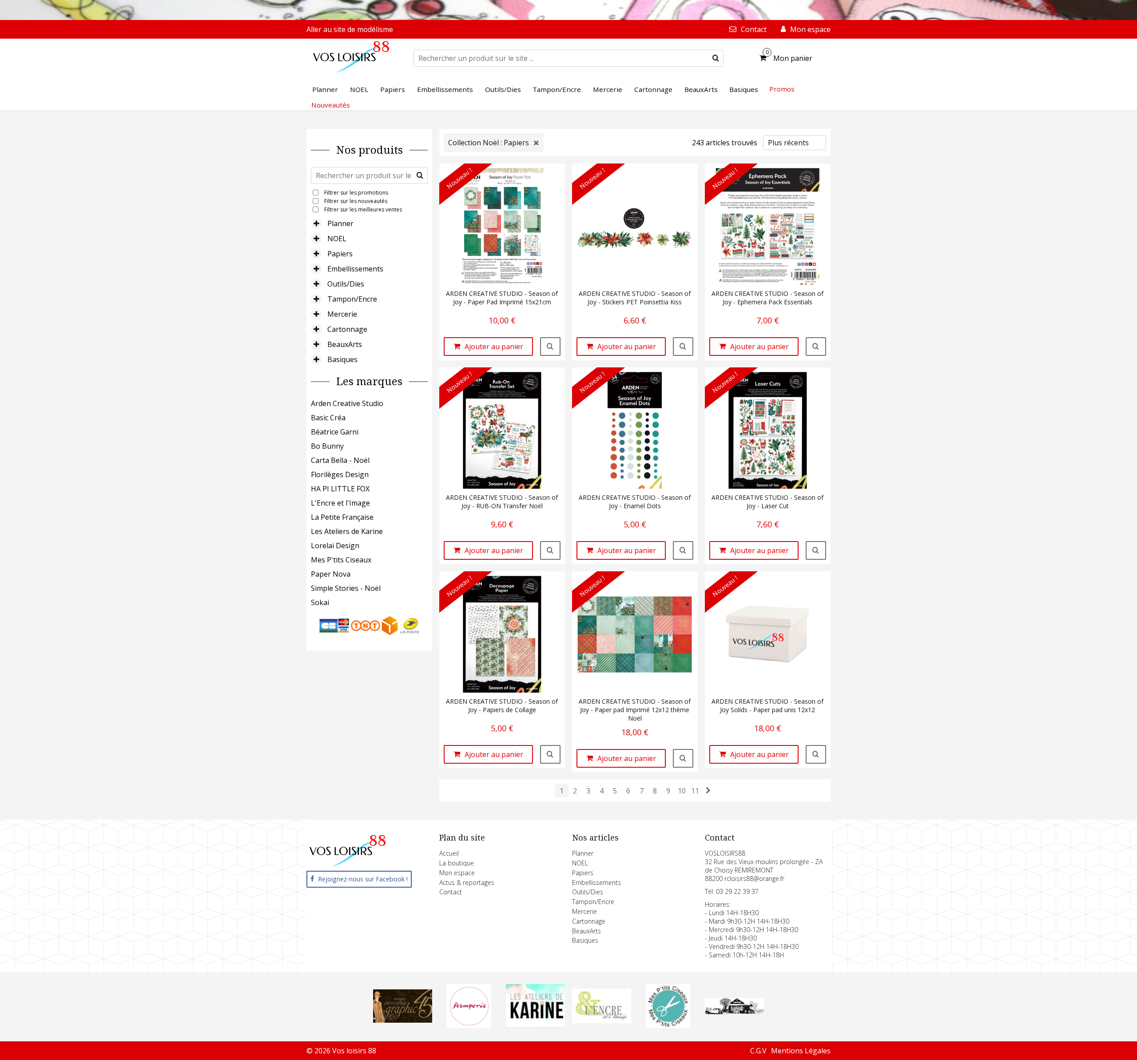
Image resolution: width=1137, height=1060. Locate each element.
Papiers (340, 254)
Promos (782, 88)
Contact (450, 892)
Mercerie (342, 314)
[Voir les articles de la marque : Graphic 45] (403, 1020)
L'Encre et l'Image (340, 503)
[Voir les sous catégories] (316, 223)
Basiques (342, 359)
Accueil (449, 853)
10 (682, 791)
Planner (340, 223)
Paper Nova (330, 574)
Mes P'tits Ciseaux (341, 560)
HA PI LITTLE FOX (340, 489)
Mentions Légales (801, 1051)
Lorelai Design (335, 545)
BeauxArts (344, 344)
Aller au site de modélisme (349, 29)
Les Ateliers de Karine (347, 531)
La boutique (456, 863)
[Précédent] (708, 790)
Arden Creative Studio (347, 403)
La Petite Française (342, 517)
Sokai (320, 602)
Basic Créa (328, 417)
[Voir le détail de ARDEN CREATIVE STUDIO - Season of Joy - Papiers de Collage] (550, 754)
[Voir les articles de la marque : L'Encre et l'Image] (601, 1020)
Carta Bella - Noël (340, 460)
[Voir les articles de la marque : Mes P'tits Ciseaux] (668, 1025)
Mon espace (457, 873)
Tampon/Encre (352, 299)
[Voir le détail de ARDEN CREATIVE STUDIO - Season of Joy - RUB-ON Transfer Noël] (550, 550)
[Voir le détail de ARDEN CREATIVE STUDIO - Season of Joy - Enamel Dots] (683, 550)
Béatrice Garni (334, 432)
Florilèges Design (340, 474)
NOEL (336, 238)
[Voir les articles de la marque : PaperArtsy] (734, 1011)
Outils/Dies (345, 284)
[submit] (715, 58)
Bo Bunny (327, 446)
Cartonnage (347, 329)
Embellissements (355, 269)
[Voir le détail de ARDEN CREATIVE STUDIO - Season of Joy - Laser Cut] (816, 550)
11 (695, 791)
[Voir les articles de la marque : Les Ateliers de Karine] (535, 1025)
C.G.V (758, 1051)
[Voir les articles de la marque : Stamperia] (469, 1025)
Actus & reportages (466, 882)
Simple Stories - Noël (346, 588)
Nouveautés (330, 104)
